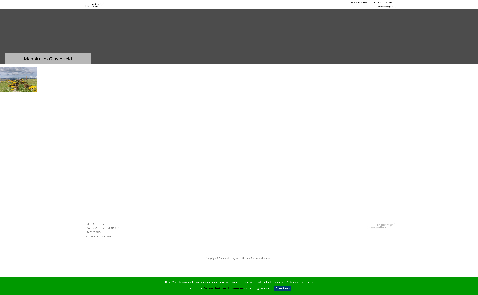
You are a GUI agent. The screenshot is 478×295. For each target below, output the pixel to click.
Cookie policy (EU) (98, 236)
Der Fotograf (95, 224)
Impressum (93, 232)
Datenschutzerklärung (103, 228)
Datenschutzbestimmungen (223, 288)
